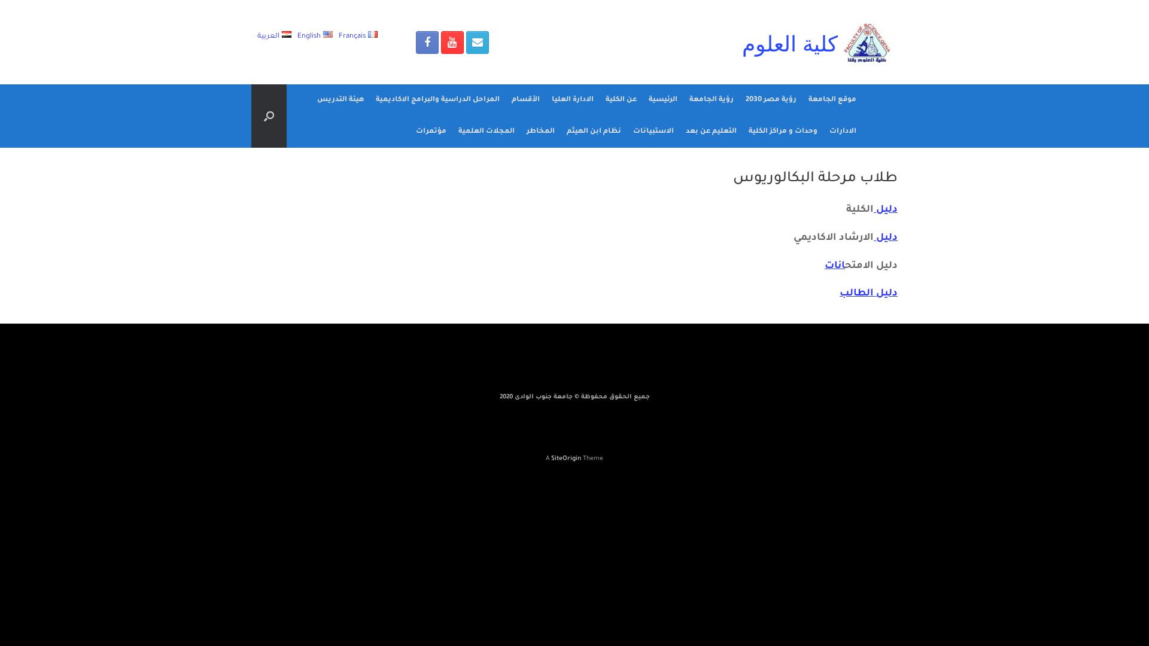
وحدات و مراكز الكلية (783, 132)
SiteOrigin (566, 459)
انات (835, 266)
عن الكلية (621, 100)
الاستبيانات (653, 132)
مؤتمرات (431, 132)
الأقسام (526, 100)
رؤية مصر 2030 (771, 100)
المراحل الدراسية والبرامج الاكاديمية (438, 100)
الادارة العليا (573, 100)
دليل (886, 210)
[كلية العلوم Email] (477, 42)
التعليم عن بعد (711, 132)
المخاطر (541, 132)
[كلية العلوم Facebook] (427, 42)
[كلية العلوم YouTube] (452, 42)
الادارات (842, 132)
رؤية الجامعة (711, 100)
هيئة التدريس (340, 100)
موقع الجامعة (832, 100)
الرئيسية (663, 100)
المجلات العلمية (486, 132)
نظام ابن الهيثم (594, 132)
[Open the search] (269, 116)
